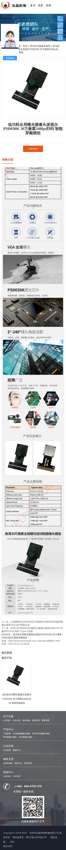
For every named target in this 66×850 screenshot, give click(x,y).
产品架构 (7, 733)
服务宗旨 (28, 763)
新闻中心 (8, 772)
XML (12, 841)
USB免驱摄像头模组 (21, 733)
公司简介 (7, 720)
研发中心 (18, 763)
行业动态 (17, 776)
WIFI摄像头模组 (10, 737)
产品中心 (8, 729)
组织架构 (26, 720)
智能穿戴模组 (20, 637)
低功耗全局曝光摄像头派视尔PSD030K (32, 634)
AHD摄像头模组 (25, 737)
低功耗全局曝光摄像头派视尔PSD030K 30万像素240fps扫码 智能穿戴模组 (33, 49)
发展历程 (36, 720)
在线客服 (10, 58)
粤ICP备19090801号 (36, 837)
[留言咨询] (60, 25)
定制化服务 (8, 763)
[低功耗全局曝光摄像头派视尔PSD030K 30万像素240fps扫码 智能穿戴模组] (17, 675)
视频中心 (17, 750)
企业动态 (7, 776)
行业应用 (8, 746)
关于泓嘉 (8, 716)
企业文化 (17, 720)
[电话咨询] (60, 19)
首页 (25, 46)
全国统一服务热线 (23, 791)
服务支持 (8, 759)
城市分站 (7, 846)
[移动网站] (60, 31)
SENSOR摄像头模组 (40, 46)
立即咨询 (33, 149)
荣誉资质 (45, 720)
